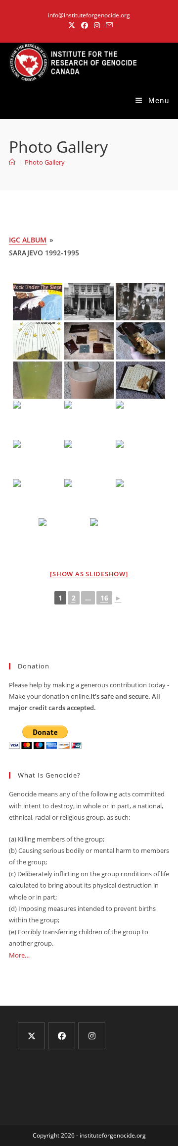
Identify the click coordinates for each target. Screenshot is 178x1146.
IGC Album (27, 239)
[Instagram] (91, 1035)
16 (104, 598)
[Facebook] (61, 1035)
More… (19, 955)
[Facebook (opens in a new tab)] (84, 25)
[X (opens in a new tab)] (71, 25)
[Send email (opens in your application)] (108, 25)
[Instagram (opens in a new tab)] (97, 25)
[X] (31, 1035)
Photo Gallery (45, 162)
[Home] (12, 162)
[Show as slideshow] (89, 573)
